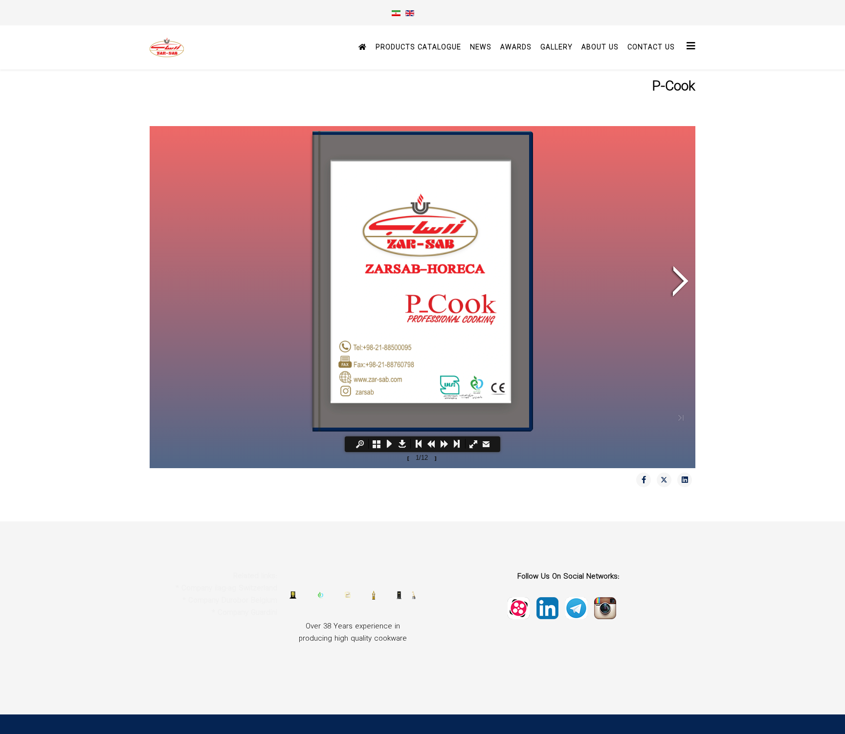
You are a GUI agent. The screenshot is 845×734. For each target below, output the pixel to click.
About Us (600, 47)
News (480, 47)
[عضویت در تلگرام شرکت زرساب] (605, 607)
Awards (516, 47)
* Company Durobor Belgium (229, 600)
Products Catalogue (418, 47)
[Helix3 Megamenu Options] (691, 46)
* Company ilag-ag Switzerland (226, 588)
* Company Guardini (244, 613)
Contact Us (651, 47)
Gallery (556, 47)
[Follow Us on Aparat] (519, 607)
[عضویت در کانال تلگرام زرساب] (576, 607)
